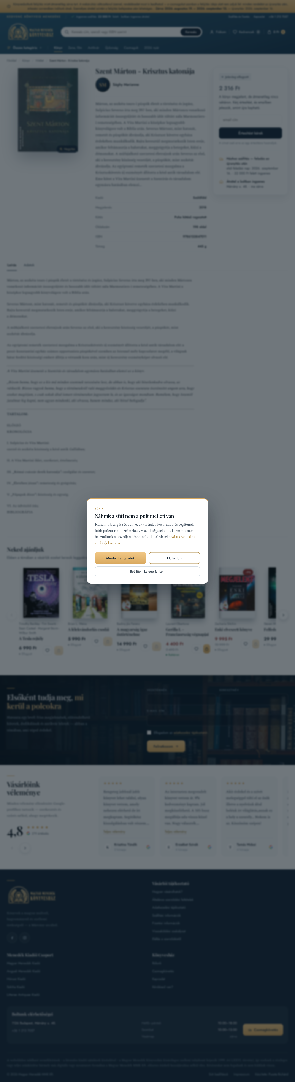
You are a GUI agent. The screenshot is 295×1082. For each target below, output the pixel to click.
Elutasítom (174, 558)
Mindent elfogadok (120, 558)
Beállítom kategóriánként (147, 571)
